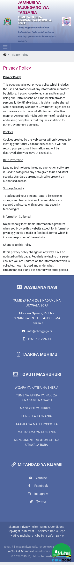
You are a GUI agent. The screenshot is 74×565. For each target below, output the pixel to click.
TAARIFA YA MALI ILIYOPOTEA (37, 424)
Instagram (41, 494)
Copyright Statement (21, 531)
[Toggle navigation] (5, 46)
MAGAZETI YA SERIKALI (36, 408)
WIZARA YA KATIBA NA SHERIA (36, 387)
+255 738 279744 (39, 339)
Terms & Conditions (51, 527)
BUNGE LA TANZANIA (36, 416)
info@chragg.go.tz (39, 331)
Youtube (41, 478)
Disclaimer (42, 531)
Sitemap (13, 527)
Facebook (41, 486)
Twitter (41, 501)
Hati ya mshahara (21, 535)
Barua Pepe (57, 531)
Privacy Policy (29, 527)
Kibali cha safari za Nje (49, 535)
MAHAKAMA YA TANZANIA (37, 432)
